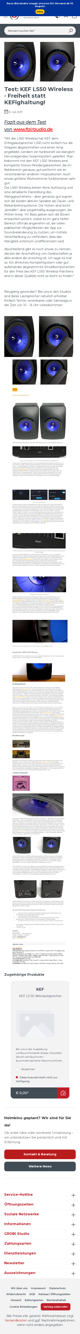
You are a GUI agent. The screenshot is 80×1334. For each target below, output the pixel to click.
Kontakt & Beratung (40, 1154)
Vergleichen (28, 1069)
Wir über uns (19, 1288)
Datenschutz (57, 1288)
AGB (32, 1294)
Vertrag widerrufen (56, 1306)
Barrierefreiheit (56, 1300)
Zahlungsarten (34, 1300)
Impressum (38, 1288)
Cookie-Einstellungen (23, 1306)
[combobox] (35, 30)
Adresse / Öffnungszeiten (54, 1294)
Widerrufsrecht (16, 1294)
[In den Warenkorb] (63, 1093)
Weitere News (40, 1166)
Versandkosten (16, 1320)
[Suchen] (71, 30)
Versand (16, 1300)
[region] (40, 1035)
